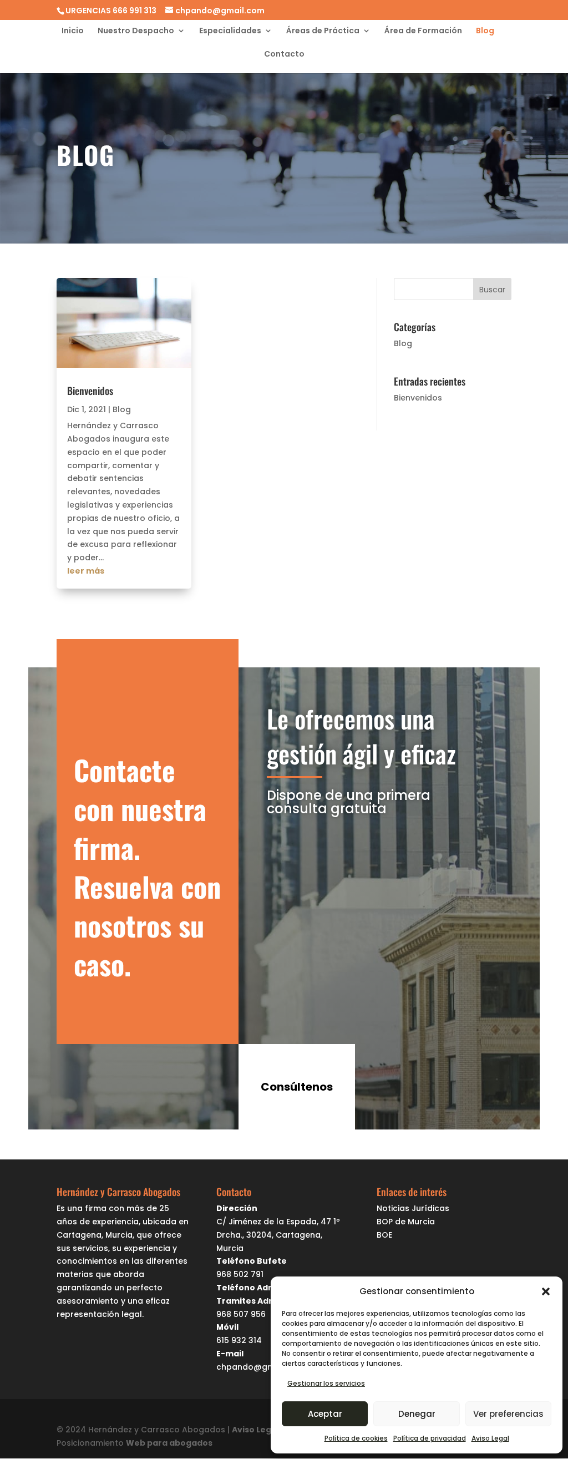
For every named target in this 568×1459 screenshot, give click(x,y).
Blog (485, 31)
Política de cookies (356, 1438)
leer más (85, 570)
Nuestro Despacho (136, 31)
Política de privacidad (429, 1438)
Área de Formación (423, 31)
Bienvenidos (90, 390)
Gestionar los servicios (326, 1383)
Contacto (284, 54)
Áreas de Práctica (322, 31)
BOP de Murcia (406, 1221)
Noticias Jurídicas (413, 1208)
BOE (384, 1234)
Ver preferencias (508, 1414)
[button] (545, 1291)
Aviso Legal (490, 1438)
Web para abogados (169, 1442)
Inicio (73, 31)
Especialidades (230, 31)
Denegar (416, 1414)
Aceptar (325, 1414)
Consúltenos (297, 1087)
